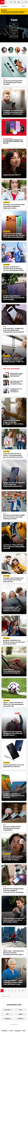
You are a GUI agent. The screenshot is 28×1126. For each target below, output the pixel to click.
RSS (24, 1031)
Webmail (19, 2)
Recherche (11, 2)
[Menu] (26, 2)
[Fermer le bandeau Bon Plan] (26, 11)
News (14, 24)
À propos (18, 1031)
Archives (4, 1031)
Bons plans (13, 27)
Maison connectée (14, 36)
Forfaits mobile (13, 30)
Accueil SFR (2, 2)
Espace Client (22, 2)
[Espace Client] (22, 2)
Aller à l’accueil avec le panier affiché (15, 2)
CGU (11, 1031)
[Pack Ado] (14, 133)
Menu (26, 2)
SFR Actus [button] (4, 6)
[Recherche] (11, 2)
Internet (14, 33)
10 (19, 991)
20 (22, 991)
